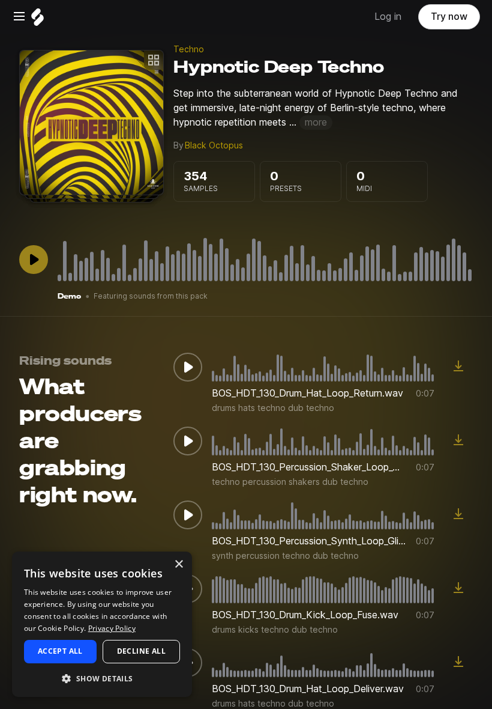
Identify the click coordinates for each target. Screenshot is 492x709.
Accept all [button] (60, 651)
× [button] (178, 564)
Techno (188, 49)
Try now (449, 16)
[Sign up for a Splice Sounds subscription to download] (458, 367)
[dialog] (102, 624)
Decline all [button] (141, 651)
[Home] (37, 20)
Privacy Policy (112, 628)
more (316, 122)
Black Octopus (214, 145)
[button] (102, 678)
